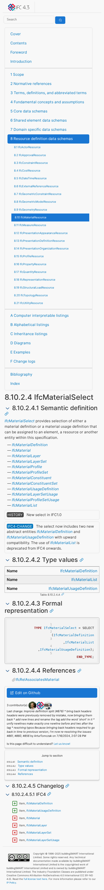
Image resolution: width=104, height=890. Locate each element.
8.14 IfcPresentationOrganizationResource (41, 248)
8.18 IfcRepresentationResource (34, 279)
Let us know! (62, 743)
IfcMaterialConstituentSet (35, 483)
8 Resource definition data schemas (41, 138)
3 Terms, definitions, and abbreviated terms (48, 92)
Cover (15, 34)
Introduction (21, 61)
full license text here (35, 878)
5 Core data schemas (28, 111)
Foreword (18, 52)
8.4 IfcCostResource (27, 170)
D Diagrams (20, 343)
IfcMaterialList (24, 505)
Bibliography (21, 374)
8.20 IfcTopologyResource (31, 295)
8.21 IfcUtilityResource (28, 303)
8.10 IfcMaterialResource (30, 217)
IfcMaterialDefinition (30, 444)
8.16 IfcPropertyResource (30, 264)
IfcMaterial (21, 450)
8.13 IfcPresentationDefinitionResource (39, 240)
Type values (25, 765)
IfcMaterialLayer (26, 456)
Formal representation (32, 770)
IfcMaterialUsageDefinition (35, 489)
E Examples (20, 352)
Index (15, 383)
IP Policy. (12, 882)
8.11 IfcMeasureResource (30, 225)
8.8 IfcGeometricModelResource (35, 201)
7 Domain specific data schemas (38, 129)
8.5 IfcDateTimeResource (30, 178)
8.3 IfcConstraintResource (31, 163)
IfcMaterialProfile (27, 466)
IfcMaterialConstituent (32, 478)
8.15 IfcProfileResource (29, 256)
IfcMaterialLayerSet (29, 461)
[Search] (60, 20)
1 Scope (17, 74)
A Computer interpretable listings (39, 315)
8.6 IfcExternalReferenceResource (36, 186)
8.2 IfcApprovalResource (30, 155)
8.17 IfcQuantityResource (30, 272)
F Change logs (22, 361)
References (25, 774)
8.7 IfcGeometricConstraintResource (37, 194)
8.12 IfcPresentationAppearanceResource (41, 233)
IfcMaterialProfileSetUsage (35, 499)
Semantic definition (30, 761)
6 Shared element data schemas (38, 120)
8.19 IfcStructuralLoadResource (34, 287)
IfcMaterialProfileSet (30, 472)
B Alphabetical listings (29, 324)
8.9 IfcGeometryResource (30, 209)
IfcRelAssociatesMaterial (37, 679)
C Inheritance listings (28, 333)
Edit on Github (27, 692)
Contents (18, 43)
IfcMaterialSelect (20, 421)
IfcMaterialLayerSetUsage (35, 494)
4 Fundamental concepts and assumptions (47, 102)
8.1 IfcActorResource (27, 147)
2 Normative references (31, 83)
